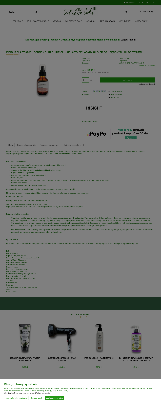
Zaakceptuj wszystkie (54, 398)
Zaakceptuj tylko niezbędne (16, 398)
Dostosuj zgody (37, 398)
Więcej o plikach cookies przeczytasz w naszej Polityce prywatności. (27, 393)
